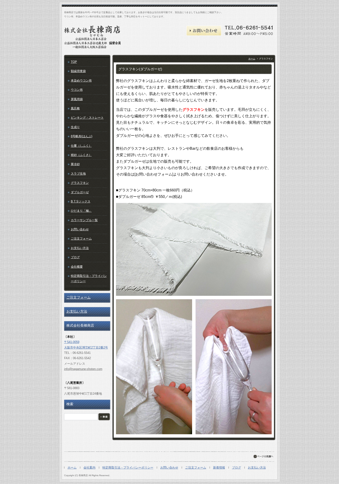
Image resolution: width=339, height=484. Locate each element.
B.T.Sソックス (80, 201)
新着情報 (219, 467)
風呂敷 (75, 108)
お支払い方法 (80, 248)
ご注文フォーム (81, 238)
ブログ (75, 257)
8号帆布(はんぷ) (81, 136)
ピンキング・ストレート (87, 117)
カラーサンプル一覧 (84, 220)
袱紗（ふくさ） (81, 155)
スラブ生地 (78, 173)
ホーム (251, 58)
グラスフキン (80, 183)
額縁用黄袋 (78, 71)
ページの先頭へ (263, 456)
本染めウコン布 (81, 80)
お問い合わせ (80, 229)
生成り (75, 127)
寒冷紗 (75, 164)
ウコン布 (77, 89)
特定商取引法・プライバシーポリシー (89, 278)
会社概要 (77, 266)
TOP (74, 62)
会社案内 (89, 467)
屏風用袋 (77, 99)
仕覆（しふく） (81, 145)
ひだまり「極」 (81, 210)
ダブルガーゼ (80, 192)
